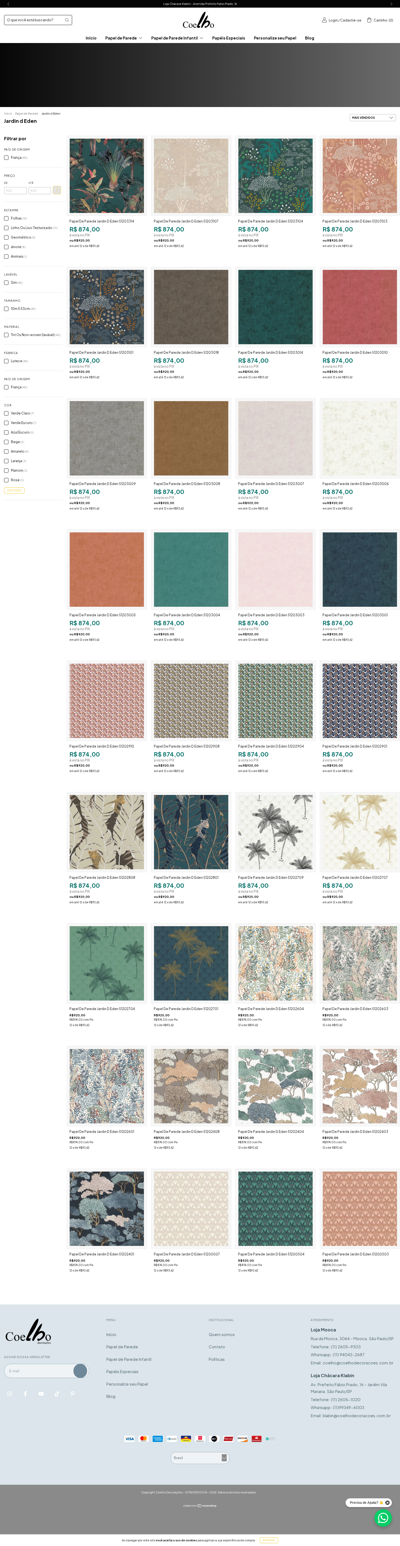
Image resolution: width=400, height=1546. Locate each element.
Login (333, 20)
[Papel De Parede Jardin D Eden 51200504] (275, 1209)
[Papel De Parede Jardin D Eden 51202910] (107, 701)
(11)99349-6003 (348, 1407)
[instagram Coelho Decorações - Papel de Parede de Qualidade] (10, 1393)
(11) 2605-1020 (346, 1399)
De (6, 183)
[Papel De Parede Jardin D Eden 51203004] (191, 569)
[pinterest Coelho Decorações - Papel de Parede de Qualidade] (72, 1393)
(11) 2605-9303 (346, 1346)
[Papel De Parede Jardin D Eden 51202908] (191, 701)
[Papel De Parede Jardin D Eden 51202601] (107, 1086)
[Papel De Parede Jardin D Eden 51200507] (191, 1209)
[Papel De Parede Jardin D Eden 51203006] (360, 438)
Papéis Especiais (228, 37)
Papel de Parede (121, 37)
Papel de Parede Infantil (174, 37)
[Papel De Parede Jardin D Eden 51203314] (107, 176)
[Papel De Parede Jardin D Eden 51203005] (107, 569)
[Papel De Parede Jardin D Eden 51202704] (107, 963)
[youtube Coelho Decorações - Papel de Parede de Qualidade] (41, 1393)
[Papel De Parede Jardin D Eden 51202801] (191, 832)
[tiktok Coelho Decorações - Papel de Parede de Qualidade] (57, 1393)
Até (31, 183)
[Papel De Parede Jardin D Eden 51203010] (360, 307)
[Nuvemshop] (200, 1505)
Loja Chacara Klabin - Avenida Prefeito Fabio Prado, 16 (200, 3)
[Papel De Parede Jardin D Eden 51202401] (107, 1209)
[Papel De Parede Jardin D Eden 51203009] (107, 438)
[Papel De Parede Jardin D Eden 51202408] (191, 1086)
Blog (309, 37)
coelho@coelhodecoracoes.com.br (358, 1362)
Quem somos (222, 1334)
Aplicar (57, 190)
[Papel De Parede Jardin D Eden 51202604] (275, 963)
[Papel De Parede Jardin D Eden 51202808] (107, 832)
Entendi (269, 1540)
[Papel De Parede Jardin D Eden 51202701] (191, 963)
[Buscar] (67, 20)
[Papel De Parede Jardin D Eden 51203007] (275, 438)
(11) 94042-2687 (349, 1354)
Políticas (217, 1359)
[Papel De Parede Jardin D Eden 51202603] (360, 963)
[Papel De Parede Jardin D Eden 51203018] (191, 307)
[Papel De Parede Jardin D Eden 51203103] (360, 176)
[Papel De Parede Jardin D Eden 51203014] (275, 307)
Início (91, 37)
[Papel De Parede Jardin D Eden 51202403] (360, 1086)
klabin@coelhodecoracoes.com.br (357, 1415)
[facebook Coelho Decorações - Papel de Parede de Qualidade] (26, 1393)
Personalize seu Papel (275, 37)
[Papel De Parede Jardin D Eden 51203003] (275, 569)
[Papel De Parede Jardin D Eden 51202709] (275, 832)
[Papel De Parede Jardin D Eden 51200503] (360, 1209)
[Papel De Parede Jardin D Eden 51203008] (191, 438)
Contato (217, 1346)
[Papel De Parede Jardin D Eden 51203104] (275, 176)
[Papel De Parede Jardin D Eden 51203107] (191, 176)
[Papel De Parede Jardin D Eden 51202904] (275, 701)
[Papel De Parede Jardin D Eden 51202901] (360, 701)
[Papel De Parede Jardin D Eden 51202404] (275, 1086)
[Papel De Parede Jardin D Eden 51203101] (107, 307)
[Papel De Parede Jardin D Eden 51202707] (360, 832)
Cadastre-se (350, 20)
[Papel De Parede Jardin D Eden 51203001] (360, 569)
